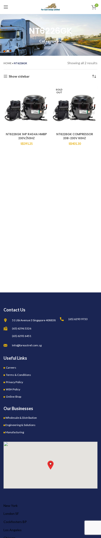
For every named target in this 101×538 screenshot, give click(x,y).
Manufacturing (14, 432)
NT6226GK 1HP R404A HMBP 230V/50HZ (26, 136)
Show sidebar (19, 76)
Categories (48, 41)
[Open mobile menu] (6, 7)
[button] (50, 465)
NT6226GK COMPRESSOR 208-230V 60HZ (74, 136)
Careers (11, 367)
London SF (11, 514)
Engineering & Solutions (20, 425)
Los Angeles (13, 530)
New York (11, 506)
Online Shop (13, 396)
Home (8, 63)
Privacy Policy (14, 382)
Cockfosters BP (15, 522)
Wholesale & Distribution (21, 417)
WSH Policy (13, 389)
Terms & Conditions (18, 375)
